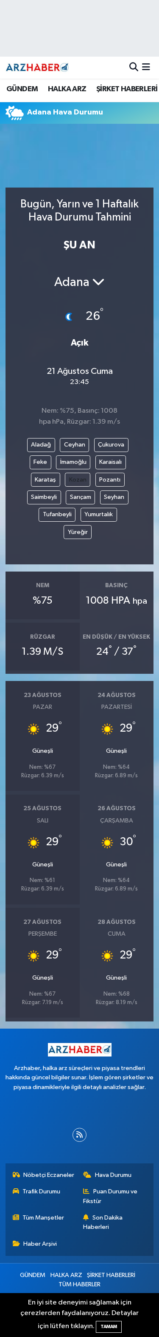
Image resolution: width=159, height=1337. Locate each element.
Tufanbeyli (57, 514)
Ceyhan (74, 444)
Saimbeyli (44, 497)
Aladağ (41, 444)
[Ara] (133, 67)
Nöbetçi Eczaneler (48, 1175)
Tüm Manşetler (43, 1217)
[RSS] (79, 1135)
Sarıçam (80, 497)
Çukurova (111, 444)
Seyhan (114, 497)
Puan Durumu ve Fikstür (110, 1196)
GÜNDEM (22, 89)
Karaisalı (110, 462)
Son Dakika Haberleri (103, 1222)
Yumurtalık (98, 514)
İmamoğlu (73, 462)
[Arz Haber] (37, 67)
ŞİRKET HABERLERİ (126, 89)
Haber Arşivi (40, 1244)
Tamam (108, 1326)
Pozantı (109, 480)
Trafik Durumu (41, 1191)
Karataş (45, 480)
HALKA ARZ (67, 89)
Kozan (77, 480)
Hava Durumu (113, 1175)
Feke (40, 462)
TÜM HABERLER (79, 1284)
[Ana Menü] (146, 67)
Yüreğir (78, 532)
